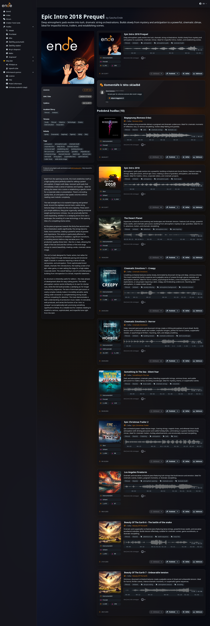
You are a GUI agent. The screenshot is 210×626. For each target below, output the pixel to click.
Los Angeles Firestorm (135, 472)
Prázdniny (143, 436)
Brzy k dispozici (14, 49)
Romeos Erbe (137, 121)
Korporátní (60, 124)
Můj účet (9, 61)
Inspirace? (12, 57)
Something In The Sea (140, 375)
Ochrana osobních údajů (18, 87)
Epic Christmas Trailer (140, 425)
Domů (8, 11)
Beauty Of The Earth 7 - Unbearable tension (146, 572)
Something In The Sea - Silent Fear (141, 372)
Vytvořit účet (13, 68)
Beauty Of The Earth (139, 526)
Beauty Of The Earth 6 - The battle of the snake (148, 522)
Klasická (135, 129)
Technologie (71, 122)
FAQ (10, 80)
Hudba (8, 26)
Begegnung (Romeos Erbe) (137, 118)
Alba (10, 38)
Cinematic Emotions (139, 271)
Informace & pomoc (13, 72)
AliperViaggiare (110, 90)
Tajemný (72, 134)
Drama (80, 122)
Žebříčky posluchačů (16, 42)
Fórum (8, 19)
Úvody (46, 122)
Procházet (12, 34)
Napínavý (64, 134)
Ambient (55, 112)
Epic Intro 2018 (132, 168)
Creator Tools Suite (13, 23)
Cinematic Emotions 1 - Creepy (140, 268)
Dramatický (55, 134)
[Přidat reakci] (143, 58)
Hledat (11, 30)
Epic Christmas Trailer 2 (136, 422)
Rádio (11, 53)
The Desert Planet (133, 218)
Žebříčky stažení (15, 45)
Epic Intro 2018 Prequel (136, 34)
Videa (8, 15)
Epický (46, 134)
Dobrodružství (49, 124)
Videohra (62, 122)
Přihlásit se (13, 64)
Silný (86, 134)
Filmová (46, 112)
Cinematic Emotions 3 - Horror (139, 321)
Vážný (80, 134)
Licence (11, 76)
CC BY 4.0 (87, 90)
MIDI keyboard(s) (76, 168)
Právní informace (15, 83)
